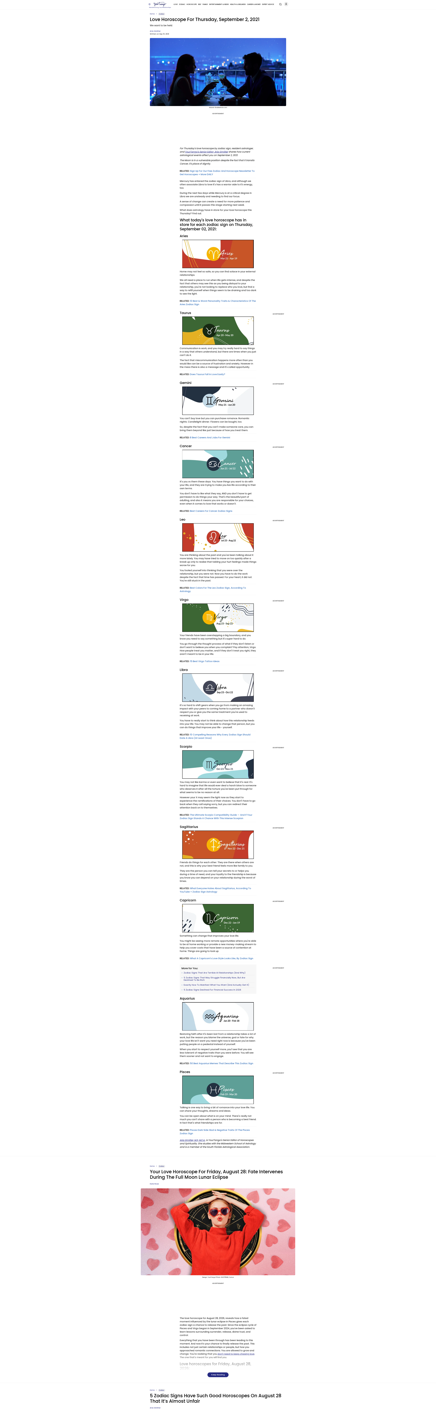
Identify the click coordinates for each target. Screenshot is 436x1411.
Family (205, 4)
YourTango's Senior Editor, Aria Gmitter (206, 151)
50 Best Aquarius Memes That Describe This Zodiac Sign (221, 1063)
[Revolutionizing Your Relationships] (160, 4)
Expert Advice (268, 4)
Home (152, 14)
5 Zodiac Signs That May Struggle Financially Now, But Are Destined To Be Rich (214, 978)
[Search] (280, 3)
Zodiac (182, 4)
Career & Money (254, 4)
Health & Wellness (238, 4)
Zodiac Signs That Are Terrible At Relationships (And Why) (215, 973)
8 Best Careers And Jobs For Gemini (210, 437)
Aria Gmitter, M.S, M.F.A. (192, 1140)
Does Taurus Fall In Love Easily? (207, 374)
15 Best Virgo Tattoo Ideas (204, 661)
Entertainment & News (219, 4)
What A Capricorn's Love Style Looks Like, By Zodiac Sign (221, 958)
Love (176, 4)
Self (199, 4)
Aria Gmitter (155, 31)
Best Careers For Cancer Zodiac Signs (211, 511)
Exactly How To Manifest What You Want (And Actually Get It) (216, 985)
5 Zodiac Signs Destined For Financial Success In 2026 (212, 990)
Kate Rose (154, 1184)
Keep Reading (218, 1374)
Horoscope (192, 4)
